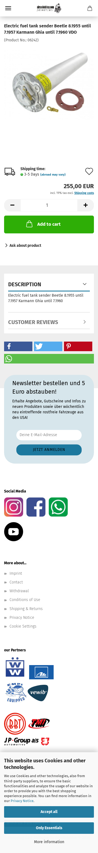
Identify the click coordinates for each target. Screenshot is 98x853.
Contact (16, 582)
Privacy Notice (22, 801)
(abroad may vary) (53, 174)
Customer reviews (33, 322)
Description (24, 284)
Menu (8, 8)
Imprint (16, 573)
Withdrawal (19, 591)
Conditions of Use (25, 599)
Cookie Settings (23, 626)
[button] (12, 205)
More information (49, 842)
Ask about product (25, 245)
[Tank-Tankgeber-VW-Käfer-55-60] (49, 83)
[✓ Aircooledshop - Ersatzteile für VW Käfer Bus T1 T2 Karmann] (49, 8)
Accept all (49, 811)
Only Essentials (49, 828)
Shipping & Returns (26, 608)
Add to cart (49, 224)
